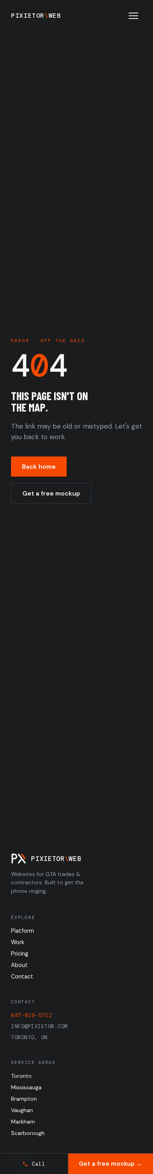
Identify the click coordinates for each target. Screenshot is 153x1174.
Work (17, 942)
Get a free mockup (51, 493)
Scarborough (28, 1133)
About (19, 965)
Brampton (24, 1098)
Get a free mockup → (110, 1164)
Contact (22, 976)
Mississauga (26, 1087)
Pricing (19, 953)
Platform (22, 930)
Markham (23, 1121)
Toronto (21, 1075)
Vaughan (22, 1110)
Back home (39, 466)
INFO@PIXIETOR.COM (39, 1026)
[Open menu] (133, 15)
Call (39, 1164)
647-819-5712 (31, 1015)
